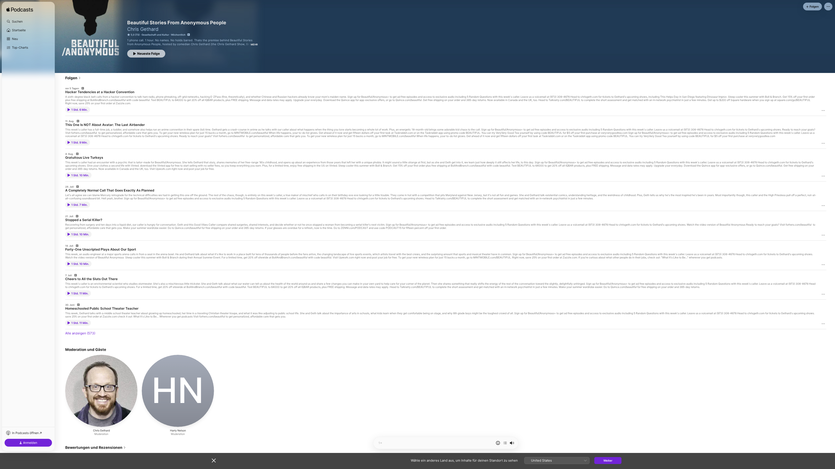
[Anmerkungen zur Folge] (498, 443)
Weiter (607, 460)
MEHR (254, 44)
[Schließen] (214, 460)
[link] (73, 78)
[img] (19, 10)
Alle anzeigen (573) (80, 333)
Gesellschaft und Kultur (155, 34)
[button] (28, 21)
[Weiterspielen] (505, 443)
